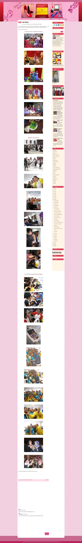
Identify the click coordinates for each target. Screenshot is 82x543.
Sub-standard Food (56, 220)
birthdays (54, 157)
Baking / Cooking (55, 154)
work (53, 183)
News (53, 173)
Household (54, 170)
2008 (54, 244)
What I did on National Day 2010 (58, 222)
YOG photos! (56, 219)
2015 (54, 191)
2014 (54, 193)
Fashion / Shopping (55, 167)
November (55, 202)
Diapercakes (54, 160)
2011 (54, 197)
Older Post (46, 534)
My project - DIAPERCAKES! (58, 214)
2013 (54, 194)
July (55, 233)
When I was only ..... (57, 208)
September (55, 205)
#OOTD (54, 150)
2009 (54, 242)
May (55, 236)
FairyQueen (59, 35)
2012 (54, 196)
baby (53, 153)
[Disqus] (33, 496)
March (55, 239)
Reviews (54, 177)
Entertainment (55, 161)
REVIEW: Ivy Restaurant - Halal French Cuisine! (59, 112)
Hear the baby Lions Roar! (57, 211)
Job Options (55, 231)
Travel (54, 180)
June (55, 234)
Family (54, 164)
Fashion (54, 166)
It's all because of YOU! (57, 217)
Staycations (54, 179)
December (55, 200)
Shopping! (55, 225)
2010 (54, 199)
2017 (54, 188)
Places (54, 176)
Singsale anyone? (55, 100)
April (55, 237)
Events (54, 163)
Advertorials (54, 151)
